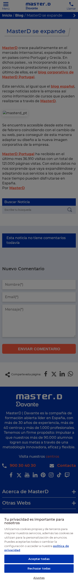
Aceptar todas (39, 559)
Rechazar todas (39, 568)
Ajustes (39, 578)
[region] (39, 548)
